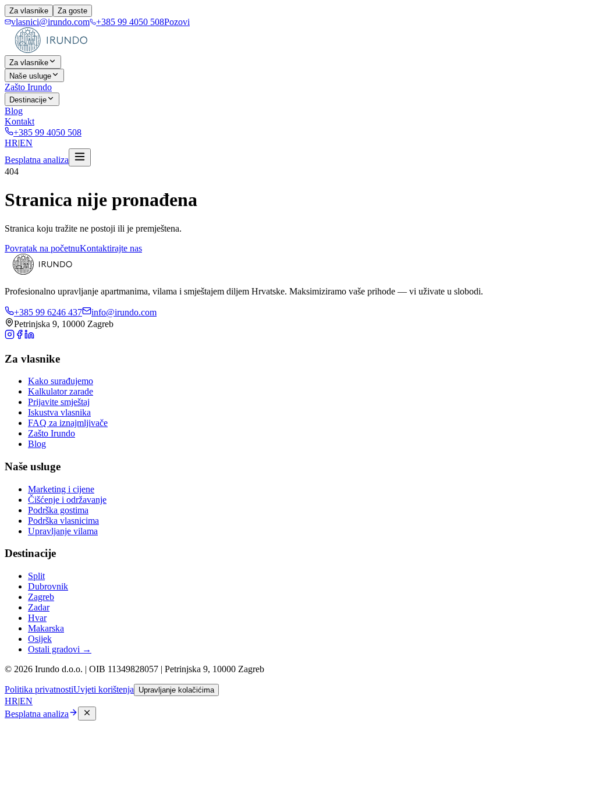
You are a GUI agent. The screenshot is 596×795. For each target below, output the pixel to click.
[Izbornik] (80, 157)
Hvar (37, 618)
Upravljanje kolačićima (176, 690)
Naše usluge (30, 76)
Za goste (72, 10)
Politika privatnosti (39, 689)
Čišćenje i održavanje (67, 500)
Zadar (38, 607)
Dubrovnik (48, 586)
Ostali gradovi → (59, 649)
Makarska (46, 628)
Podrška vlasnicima (63, 521)
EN (26, 143)
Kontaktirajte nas (111, 248)
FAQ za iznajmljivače (68, 423)
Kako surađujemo (60, 381)
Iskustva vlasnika (59, 412)
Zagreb (41, 597)
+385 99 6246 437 (48, 312)
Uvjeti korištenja (103, 689)
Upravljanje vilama (63, 531)
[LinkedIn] (29, 336)
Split (36, 576)
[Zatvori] (87, 714)
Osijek (40, 639)
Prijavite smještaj (59, 402)
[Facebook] (19, 336)
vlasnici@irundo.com (50, 22)
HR (11, 143)
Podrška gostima (58, 510)
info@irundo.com (124, 312)
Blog (14, 111)
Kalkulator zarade (60, 391)
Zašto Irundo (28, 87)
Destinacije (28, 99)
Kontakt (19, 121)
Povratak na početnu (42, 248)
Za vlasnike (28, 10)
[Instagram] (10, 336)
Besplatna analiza (37, 160)
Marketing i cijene (61, 489)
